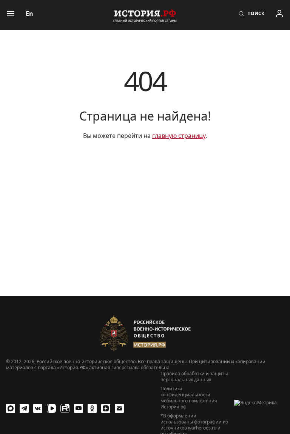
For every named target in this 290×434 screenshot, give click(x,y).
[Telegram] (24, 408)
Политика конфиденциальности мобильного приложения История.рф (188, 398)
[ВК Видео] (51, 408)
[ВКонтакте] (37, 408)
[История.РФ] (145, 15)
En (29, 14)
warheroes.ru (202, 428)
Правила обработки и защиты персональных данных (194, 377)
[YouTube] (78, 408)
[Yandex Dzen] (105, 408)
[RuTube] (64, 408)
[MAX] (10, 408)
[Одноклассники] (92, 408)
